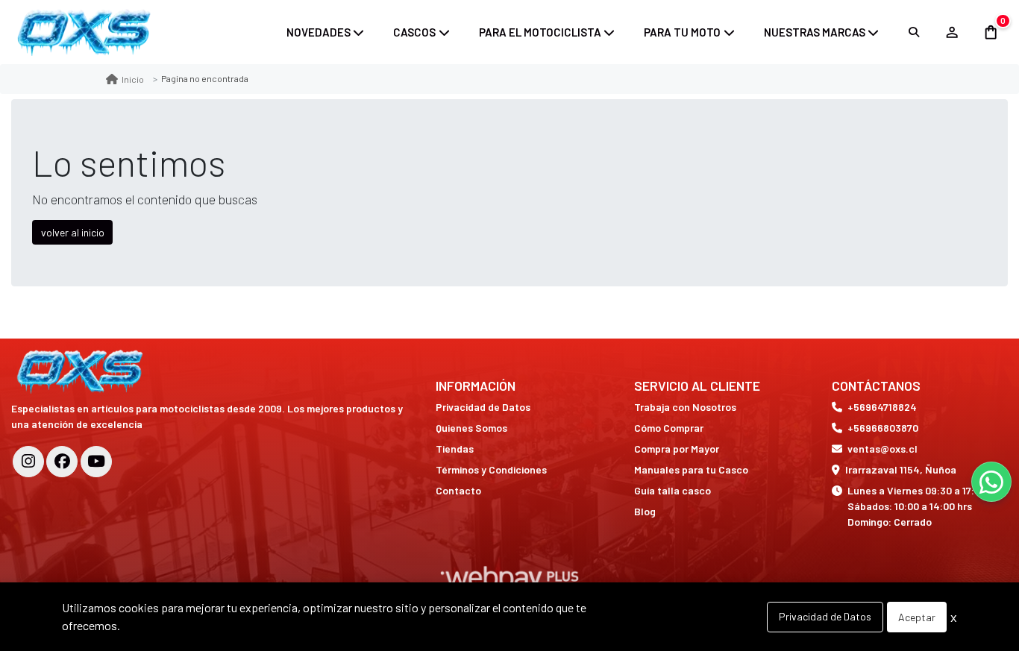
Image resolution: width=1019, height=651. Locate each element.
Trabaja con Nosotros (685, 406)
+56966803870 (882, 427)
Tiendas (455, 448)
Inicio (133, 79)
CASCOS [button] (414, 32)
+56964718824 (882, 406)
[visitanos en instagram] (28, 461)
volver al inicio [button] (72, 232)
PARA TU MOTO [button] (682, 32)
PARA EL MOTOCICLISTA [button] (540, 32)
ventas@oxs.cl (882, 448)
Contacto (458, 490)
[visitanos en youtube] (96, 461)
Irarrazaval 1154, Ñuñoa (900, 469)
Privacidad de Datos (483, 406)
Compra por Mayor (676, 448)
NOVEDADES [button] (318, 32)
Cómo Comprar (668, 427)
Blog (645, 511)
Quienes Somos (471, 427)
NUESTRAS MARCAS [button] (814, 32)
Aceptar (916, 617)
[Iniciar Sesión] (951, 32)
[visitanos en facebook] (62, 461)
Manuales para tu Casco (691, 469)
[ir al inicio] (81, 371)
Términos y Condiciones (491, 469)
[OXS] (85, 32)
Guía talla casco (672, 490)
